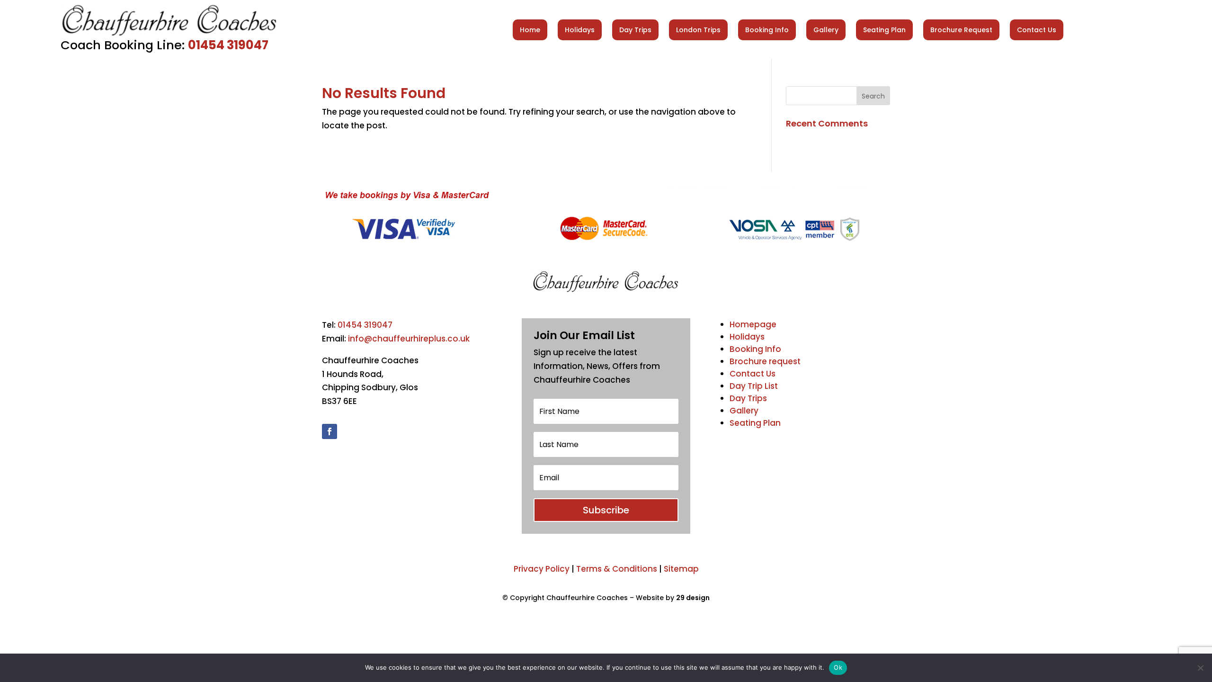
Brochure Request (961, 30)
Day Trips (635, 30)
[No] (1200, 668)
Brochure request (765, 361)
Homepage (753, 324)
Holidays (580, 30)
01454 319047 (228, 45)
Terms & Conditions (616, 568)
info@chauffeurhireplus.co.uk (409, 338)
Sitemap (681, 568)
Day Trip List (754, 386)
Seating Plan (884, 30)
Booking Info (767, 30)
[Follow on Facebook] (329, 431)
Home (530, 30)
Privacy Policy (542, 568)
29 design (693, 597)
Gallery (825, 30)
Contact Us (1036, 30)
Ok (838, 667)
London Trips (698, 30)
